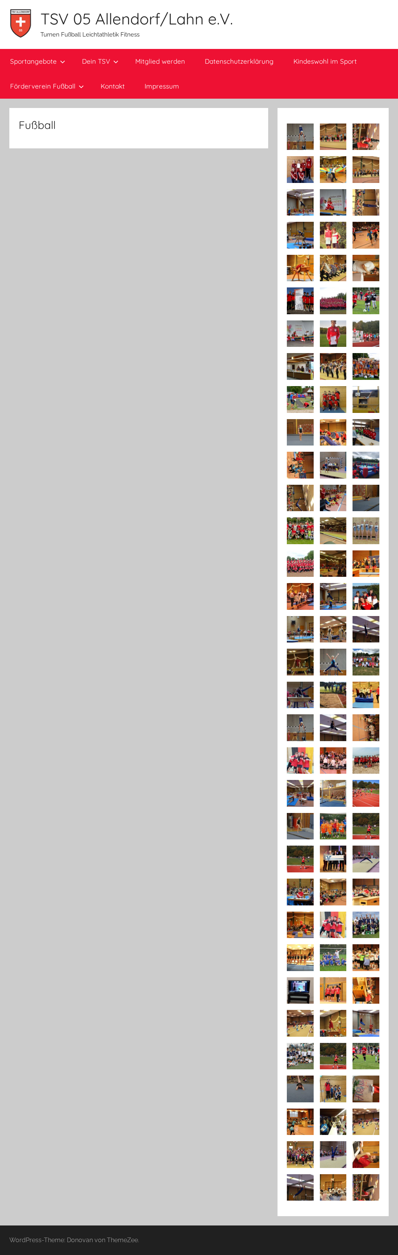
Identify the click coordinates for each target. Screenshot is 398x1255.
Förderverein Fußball (42, 86)
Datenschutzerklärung (239, 61)
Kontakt (113, 86)
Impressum (162, 86)
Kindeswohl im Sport (325, 61)
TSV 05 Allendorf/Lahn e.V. (136, 18)
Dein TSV (96, 61)
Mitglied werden (160, 61)
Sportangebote (33, 61)
